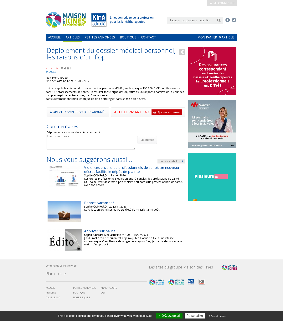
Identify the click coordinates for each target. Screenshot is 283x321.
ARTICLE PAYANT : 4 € (147, 112)
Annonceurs (109, 287)
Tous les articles (169, 161)
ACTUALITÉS (52, 68)
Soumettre (147, 140)
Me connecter (223, 3)
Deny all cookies (217, 316)
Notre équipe (81, 297)
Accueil (50, 287)
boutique (79, 292)
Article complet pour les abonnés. (79, 112)
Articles (73, 37)
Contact (148, 37)
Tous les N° (53, 297)
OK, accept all (171, 315)
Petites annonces (100, 37)
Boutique (128, 37)
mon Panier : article (216, 37)
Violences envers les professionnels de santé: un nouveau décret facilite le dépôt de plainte (131, 169)
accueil (54, 37)
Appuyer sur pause (100, 231)
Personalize (195, 315)
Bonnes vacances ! (99, 202)
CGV (103, 292)
